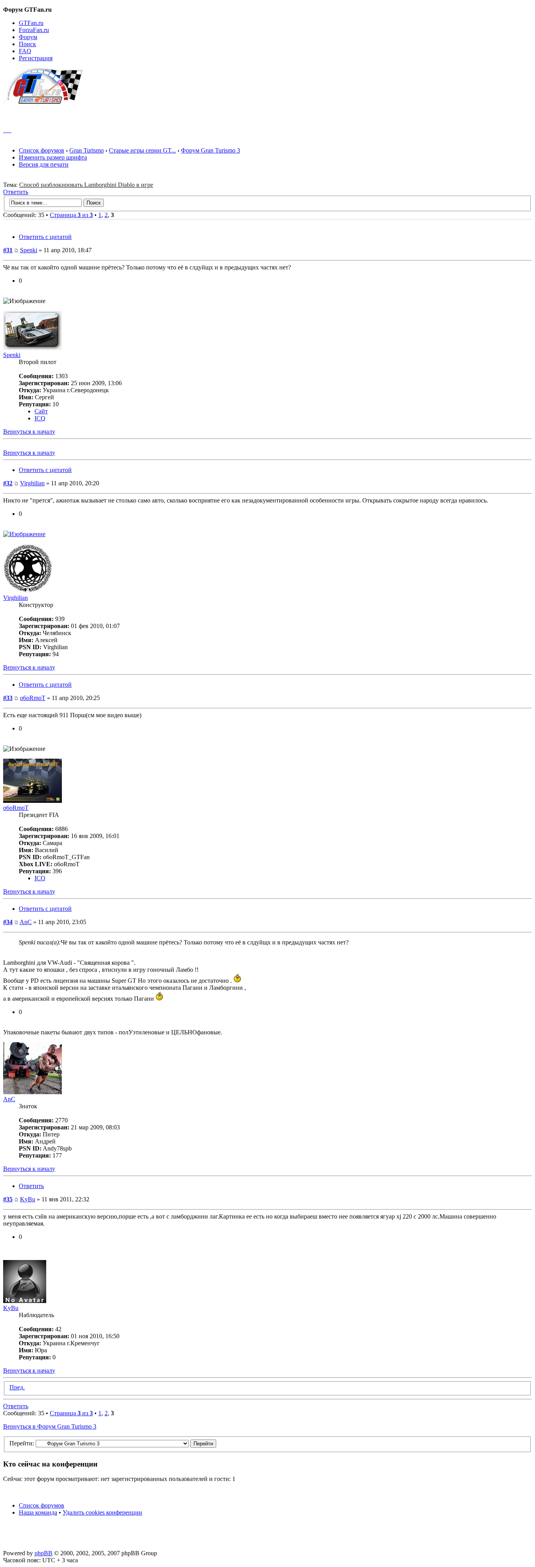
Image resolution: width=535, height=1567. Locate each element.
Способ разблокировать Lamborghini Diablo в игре (86, 184)
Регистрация (35, 58)
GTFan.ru (31, 23)
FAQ (25, 51)
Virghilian (32, 483)
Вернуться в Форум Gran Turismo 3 (49, 1426)
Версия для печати (44, 164)
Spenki (28, 250)
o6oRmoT (32, 698)
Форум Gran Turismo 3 (210, 150)
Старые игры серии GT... (142, 150)
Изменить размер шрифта (53, 157)
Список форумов (41, 150)
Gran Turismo (86, 150)
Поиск (27, 44)
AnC (26, 922)
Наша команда (38, 1512)
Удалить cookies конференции (102, 1512)
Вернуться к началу (29, 431)
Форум (28, 37)
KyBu (27, 1199)
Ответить (15, 191)
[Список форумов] (46, 102)
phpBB (43, 1553)
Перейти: (21, 1443)
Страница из (71, 215)
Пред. (17, 1387)
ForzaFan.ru (34, 30)
